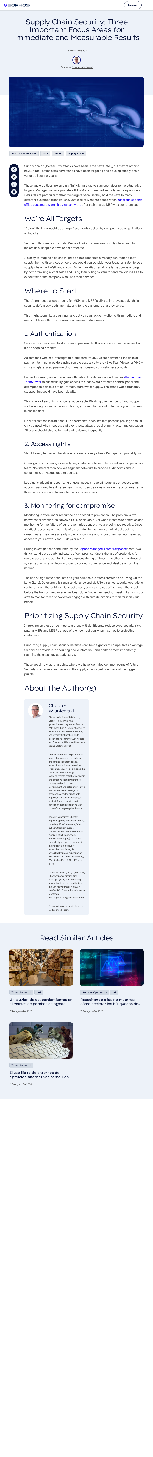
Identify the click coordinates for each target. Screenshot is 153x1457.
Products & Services (24, 153)
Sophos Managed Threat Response (103, 549)
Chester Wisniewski (82, 67)
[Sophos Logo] (17, 5)
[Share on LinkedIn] (14, 184)
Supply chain (76, 153)
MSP (45, 153)
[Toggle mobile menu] (147, 5)
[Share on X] (14, 177)
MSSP (58, 153)
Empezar (133, 5)
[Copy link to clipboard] (14, 169)
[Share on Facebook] (14, 192)
